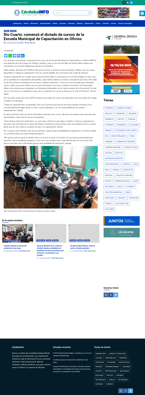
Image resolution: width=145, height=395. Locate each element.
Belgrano (133, 113)
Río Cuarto (109, 187)
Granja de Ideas (131, 147)
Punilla (112, 380)
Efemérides (121, 125)
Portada (119, 375)
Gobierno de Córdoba (125, 142)
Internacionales (45, 23)
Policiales (71, 23)
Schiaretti (130, 187)
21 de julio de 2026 (77, 251)
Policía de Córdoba (124, 175)
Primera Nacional (122, 181)
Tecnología (133, 198)
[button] (142, 13)
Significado (109, 198)
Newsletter (128, 170)
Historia (108, 153)
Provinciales (100, 380)
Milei (107, 170)
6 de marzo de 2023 (15, 43)
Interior (26, 23)
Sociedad (105, 23)
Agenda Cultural (124, 108)
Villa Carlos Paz (121, 203)
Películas (108, 175)
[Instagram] (124, 2)
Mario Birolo (30, 43)
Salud (120, 187)
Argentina (120, 113)
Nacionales (34, 23)
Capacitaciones (12, 211)
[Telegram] (14, 55)
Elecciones (134, 125)
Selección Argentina (113, 192)
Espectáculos (89, 23)
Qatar (135, 181)
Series (128, 192)
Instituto (119, 153)
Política (55, 23)
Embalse (108, 130)
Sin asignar (122, 380)
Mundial (116, 170)
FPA (106, 136)
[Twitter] (131, 2)
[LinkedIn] (23, 55)
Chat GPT (120, 119)
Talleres (121, 198)
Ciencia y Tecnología (125, 23)
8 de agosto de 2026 (12, 251)
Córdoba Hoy (17, 23)
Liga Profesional (112, 164)
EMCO (20, 211)
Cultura (98, 23)
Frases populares (118, 136)
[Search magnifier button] (89, 12)
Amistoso (109, 113)
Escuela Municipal (29, 211)
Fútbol (132, 136)
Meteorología (111, 371)
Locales (98, 371)
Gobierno (109, 142)
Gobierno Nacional (113, 147)
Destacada (99, 362)
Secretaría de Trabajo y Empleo (45, 211)
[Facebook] (127, 2)
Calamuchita (100, 353)
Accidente (109, 108)
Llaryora (126, 164)
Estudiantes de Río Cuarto (126, 130)
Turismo (113, 23)
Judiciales (126, 367)
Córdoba (131, 119)
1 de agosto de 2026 (45, 258)
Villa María (109, 209)
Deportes (80, 23)
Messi (136, 164)
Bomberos (109, 119)
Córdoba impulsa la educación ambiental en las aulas (70, 361)
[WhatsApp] (10, 55)
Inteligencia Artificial (114, 158)
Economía (62, 23)
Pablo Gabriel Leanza (24, 251)
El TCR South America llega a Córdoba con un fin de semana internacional (72, 354)
